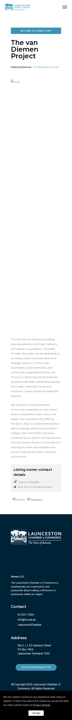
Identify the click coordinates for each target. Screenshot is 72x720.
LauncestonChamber (30, 624)
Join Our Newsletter (36, 667)
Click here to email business (35, 486)
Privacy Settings (41, 705)
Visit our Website (29, 482)
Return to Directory (36, 30)
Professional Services (46, 67)
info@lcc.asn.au (27, 619)
